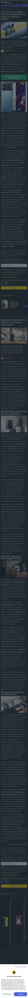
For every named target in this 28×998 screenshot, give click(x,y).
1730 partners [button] (10, 979)
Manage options (7, 994)
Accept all (20, 994)
